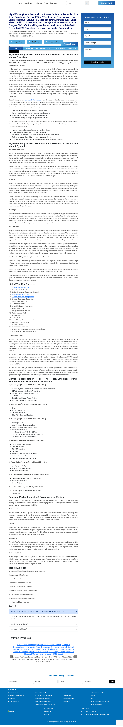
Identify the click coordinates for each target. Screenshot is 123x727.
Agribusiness (67, 695)
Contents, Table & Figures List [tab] (38, 48)
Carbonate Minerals (96, 704)
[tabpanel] (43, 328)
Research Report (13, 693)
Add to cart (14, 51)
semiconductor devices (33, 100)
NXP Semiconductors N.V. (20, 294)
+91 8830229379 (91, 711)
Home (20, 3)
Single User (17, 42)
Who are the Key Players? (19, 629)
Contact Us (53, 3)
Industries (39, 3)
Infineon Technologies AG (20, 287)
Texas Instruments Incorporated (23, 297)
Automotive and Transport (16, 695)
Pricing (46, 3)
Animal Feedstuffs (68, 698)
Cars (91, 698)
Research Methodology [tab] (66, 48)
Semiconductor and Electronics (45, 704)
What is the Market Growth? (19, 624)
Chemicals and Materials (43, 698)
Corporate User (54, 42)
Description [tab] (16, 48)
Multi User (35, 42)
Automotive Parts (13, 701)
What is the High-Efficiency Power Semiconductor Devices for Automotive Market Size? (38, 611)
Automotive (11, 698)
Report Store (28, 3)
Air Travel (65, 693)
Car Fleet (93, 695)
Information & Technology (43, 701)
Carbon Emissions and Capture (99, 701)
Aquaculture (66, 701)
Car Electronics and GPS (97, 693)
